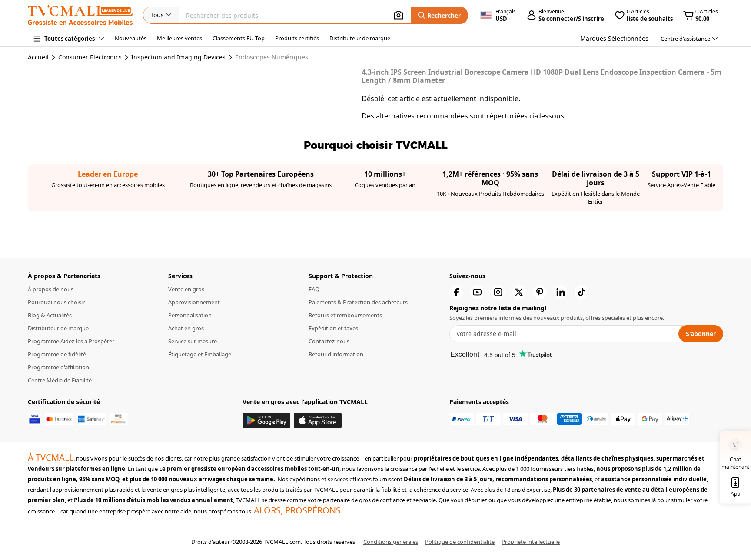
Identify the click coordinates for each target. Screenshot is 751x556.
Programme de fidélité (57, 354)
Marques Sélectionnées (614, 38)
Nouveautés (130, 38)
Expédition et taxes (333, 328)
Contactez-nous (329, 341)
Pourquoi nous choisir (56, 302)
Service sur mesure (192, 341)
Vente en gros (186, 289)
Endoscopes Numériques (271, 57)
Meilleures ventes (179, 38)
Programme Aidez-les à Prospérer (71, 341)
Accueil (38, 57)
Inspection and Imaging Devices (178, 57)
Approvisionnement (194, 302)
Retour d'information (336, 354)
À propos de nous (50, 289)
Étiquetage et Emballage (199, 354)
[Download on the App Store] (318, 420)
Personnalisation (190, 315)
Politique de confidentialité (460, 542)
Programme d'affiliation (58, 367)
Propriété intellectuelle (531, 542)
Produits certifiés (297, 38)
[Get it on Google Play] (266, 420)
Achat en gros (186, 328)
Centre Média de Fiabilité (60, 380)
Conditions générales (390, 542)
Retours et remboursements (345, 315)
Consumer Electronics (90, 57)
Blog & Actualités (50, 315)
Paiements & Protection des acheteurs (358, 302)
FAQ (314, 289)
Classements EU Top (239, 38)
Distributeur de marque (359, 38)
